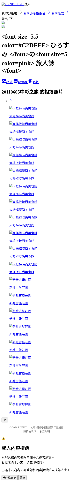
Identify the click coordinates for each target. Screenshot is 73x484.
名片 (36, 82)
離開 (22, 477)
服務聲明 (45, 431)
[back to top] (5, 420)
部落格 (23, 82)
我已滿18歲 (9, 477)
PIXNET (22, 427)
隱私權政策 (29, 431)
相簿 (9, 82)
